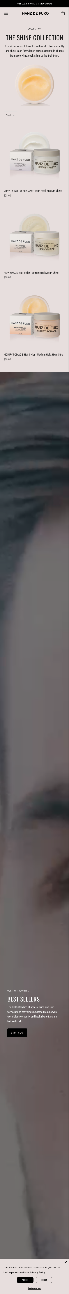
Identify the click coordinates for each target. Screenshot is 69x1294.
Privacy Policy (37, 1272)
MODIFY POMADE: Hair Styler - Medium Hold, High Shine (33, 354)
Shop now (17, 1032)
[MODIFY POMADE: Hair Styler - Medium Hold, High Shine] (34, 318)
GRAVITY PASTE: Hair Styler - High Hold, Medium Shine (33, 190)
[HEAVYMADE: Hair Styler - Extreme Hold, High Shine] (34, 236)
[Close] (66, 1262)
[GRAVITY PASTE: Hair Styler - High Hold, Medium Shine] (34, 154)
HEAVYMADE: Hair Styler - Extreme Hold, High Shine (31, 272)
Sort (8, 115)
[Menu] (6, 13)
